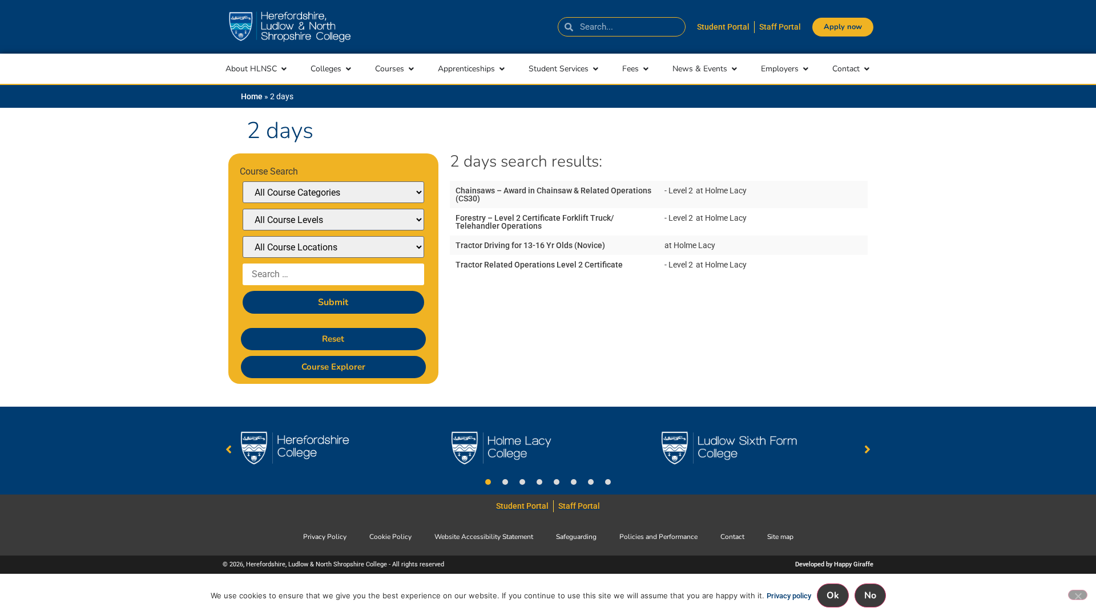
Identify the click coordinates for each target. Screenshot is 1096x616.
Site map (780, 536)
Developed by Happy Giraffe (834, 564)
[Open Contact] (867, 69)
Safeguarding (576, 536)
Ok (833, 595)
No (870, 595)
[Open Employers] (805, 69)
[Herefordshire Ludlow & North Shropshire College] (289, 26)
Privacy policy (789, 595)
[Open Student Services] (595, 69)
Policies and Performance (658, 536)
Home (252, 96)
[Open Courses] (411, 69)
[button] (488, 482)
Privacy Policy (324, 536)
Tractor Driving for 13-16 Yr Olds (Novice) (530, 245)
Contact (732, 536)
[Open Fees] (646, 69)
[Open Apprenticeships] (502, 69)
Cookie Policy (390, 536)
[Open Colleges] (348, 69)
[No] (1077, 595)
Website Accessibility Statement (483, 536)
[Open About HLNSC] (284, 69)
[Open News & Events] (734, 69)
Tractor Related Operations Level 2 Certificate (539, 264)
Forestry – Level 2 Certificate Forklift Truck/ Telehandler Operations (535, 221)
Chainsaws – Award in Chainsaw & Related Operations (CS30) (553, 194)
